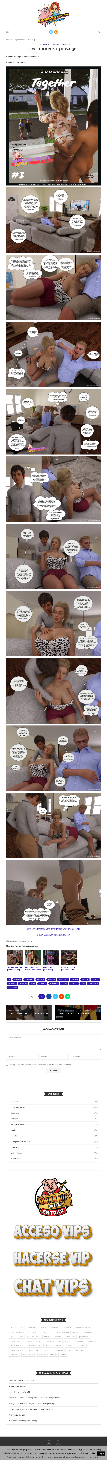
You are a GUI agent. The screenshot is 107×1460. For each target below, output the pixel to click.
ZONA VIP (54, 1158)
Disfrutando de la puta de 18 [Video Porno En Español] (31, 1409)
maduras (12, 984)
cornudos (29, 980)
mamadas (23, 984)
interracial (70, 1337)
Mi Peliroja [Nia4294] (17, 1415)
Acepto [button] (101, 1453)
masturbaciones (35, 1346)
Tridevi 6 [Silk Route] (17, 1386)
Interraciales (54, 1147)
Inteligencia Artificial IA (54, 1141)
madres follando (54, 1341)
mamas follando (17, 1346)
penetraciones (33, 1350)
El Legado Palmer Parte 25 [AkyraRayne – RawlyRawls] (31, 1403)
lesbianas (28, 1341)
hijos (21, 1337)
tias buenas (93, 984)
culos (55, 1332)
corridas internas (18, 1332)
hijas (12, 1337)
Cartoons (54, 1101)
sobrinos (54, 984)
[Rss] (56, 32)
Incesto (54, 1135)
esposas (75, 980)
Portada (9, 40)
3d (9, 980)
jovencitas (83, 1337)
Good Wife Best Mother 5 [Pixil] (21, 1380)
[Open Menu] (7, 32)
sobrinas (42, 984)
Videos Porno (54, 1153)
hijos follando (33, 1337)
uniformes (12, 987)
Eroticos (54, 1118)
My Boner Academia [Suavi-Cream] (23, 1420)
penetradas (48, 1350)
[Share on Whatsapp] (67, 996)
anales (44, 1328)
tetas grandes (29, 1355)
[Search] (99, 32)
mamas (91, 1341)
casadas (17, 980)
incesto (85, 980)
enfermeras (63, 980)
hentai (76, 1332)
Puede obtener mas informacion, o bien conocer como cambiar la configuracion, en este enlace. (53, 1457)
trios (63, 1355)
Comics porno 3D (54, 1107)
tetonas (74, 984)
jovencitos (15, 1341)
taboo (64, 984)
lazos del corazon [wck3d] (19, 1392)
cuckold (40, 980)
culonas (45, 1332)
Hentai (54, 1130)
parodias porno (17, 1350)
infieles (95, 980)
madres (39, 1341)
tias (83, 984)
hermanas (87, 1332)
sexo (69, 1350)
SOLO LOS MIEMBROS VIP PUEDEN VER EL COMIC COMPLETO (53, 929)
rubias (60, 1350)
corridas (67, 1328)
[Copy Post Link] (74, 996)
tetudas (53, 1355)
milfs (33, 984)
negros (82, 1346)
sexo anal (79, 1350)
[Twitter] (51, 32)
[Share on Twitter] (55, 996)
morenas (58, 1346)
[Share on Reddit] (61, 996)
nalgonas (70, 1346)
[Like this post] (42, 996)
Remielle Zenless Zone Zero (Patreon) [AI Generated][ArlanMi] (34, 1397)
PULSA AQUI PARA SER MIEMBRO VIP (53, 935)
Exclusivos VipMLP (54, 1124)
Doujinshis (54, 1113)
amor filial (32, 1328)
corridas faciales (83, 1328)
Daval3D (51, 980)
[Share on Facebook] (49, 996)
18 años (20, 1328)
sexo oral (15, 1355)
